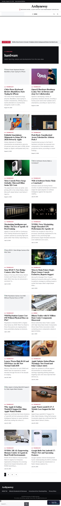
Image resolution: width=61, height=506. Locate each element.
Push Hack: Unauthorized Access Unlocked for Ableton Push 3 (42, 137)
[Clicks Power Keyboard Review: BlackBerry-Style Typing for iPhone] (17, 77)
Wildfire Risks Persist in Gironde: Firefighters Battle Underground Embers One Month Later (35, 42)
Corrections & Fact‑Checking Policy (38, 491)
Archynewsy (39, 6)
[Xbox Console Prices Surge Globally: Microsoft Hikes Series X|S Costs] (17, 168)
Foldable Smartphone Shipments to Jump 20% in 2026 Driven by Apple (15, 137)
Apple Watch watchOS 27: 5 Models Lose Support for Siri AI (43, 409)
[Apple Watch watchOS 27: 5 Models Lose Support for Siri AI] (44, 394)
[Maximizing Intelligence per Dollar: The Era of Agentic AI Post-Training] (17, 211)
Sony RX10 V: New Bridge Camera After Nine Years (14, 271)
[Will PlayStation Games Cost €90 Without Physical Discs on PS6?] (17, 303)
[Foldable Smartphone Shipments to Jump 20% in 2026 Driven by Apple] (17, 122)
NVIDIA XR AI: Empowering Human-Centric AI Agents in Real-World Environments (16, 452)
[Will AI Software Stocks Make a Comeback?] (44, 168)
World (35, 313)
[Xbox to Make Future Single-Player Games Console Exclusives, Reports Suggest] (44, 257)
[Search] (26, 504)
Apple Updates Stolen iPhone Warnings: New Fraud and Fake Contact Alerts (42, 363)
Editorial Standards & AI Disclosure (18, 491)
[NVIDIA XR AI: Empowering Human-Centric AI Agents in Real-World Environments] (17, 438)
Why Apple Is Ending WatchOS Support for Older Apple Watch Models (15, 409)
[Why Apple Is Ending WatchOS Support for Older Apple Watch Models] (17, 394)
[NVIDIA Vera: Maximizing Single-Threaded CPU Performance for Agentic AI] (44, 211)
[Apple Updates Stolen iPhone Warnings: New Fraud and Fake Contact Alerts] (44, 348)
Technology (10, 86)
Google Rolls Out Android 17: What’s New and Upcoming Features (43, 452)
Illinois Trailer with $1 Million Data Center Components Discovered (43, 317)
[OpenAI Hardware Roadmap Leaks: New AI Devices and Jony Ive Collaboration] (44, 77)
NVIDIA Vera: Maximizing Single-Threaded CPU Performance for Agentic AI (42, 226)
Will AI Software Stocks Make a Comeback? (43, 181)
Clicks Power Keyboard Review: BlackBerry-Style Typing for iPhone (14, 91)
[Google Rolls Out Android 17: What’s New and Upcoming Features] (44, 438)
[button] (57, 14)
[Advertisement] (30, 28)
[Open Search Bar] (54, 14)
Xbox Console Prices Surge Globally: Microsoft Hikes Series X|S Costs (15, 183)
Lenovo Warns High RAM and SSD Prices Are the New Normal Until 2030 (16, 363)
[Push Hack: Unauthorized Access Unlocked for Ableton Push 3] (44, 122)
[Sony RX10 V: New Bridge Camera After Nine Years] (17, 257)
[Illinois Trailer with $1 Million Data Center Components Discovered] (44, 303)
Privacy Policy (52, 491)
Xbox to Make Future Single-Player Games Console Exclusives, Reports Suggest (42, 272)
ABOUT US (4, 491)
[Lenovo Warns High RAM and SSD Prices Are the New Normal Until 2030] (17, 348)
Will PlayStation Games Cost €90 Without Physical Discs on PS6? (16, 317)
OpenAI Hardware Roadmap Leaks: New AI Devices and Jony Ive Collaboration (43, 91)
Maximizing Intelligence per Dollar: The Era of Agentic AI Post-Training (16, 226)
